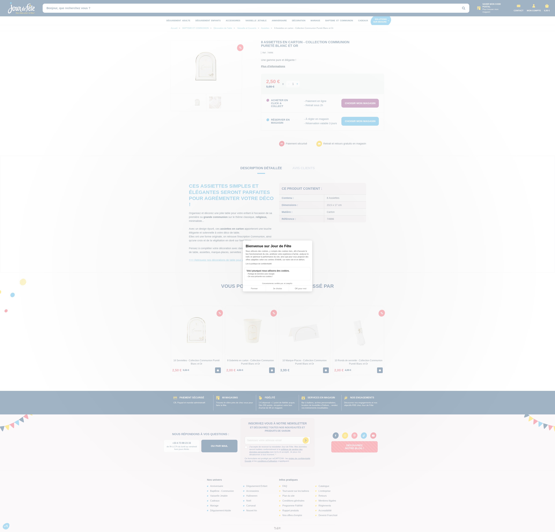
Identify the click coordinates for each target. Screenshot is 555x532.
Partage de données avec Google (261, 274)
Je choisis (277, 288)
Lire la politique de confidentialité (259, 264)
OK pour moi (300, 288)
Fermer (254, 288)
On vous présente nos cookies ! (260, 276)
